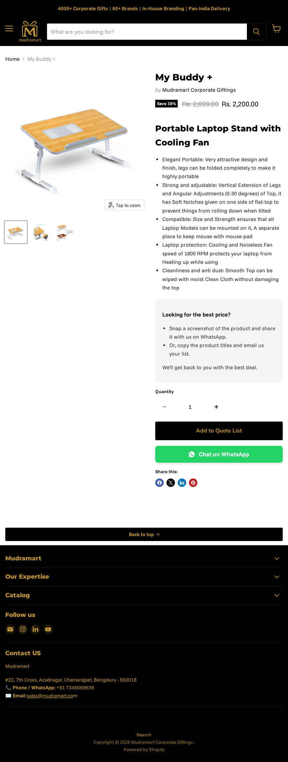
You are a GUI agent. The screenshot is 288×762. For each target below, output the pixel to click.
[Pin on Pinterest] (193, 482)
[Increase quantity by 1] (216, 407)
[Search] (256, 32)
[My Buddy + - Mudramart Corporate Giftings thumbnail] (16, 232)
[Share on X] (170, 482)
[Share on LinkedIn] (182, 482)
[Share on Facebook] (159, 482)
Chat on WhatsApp (224, 454)
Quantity (164, 391)
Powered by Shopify (144, 749)
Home (12, 59)
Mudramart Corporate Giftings (199, 89)
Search (144, 734)
